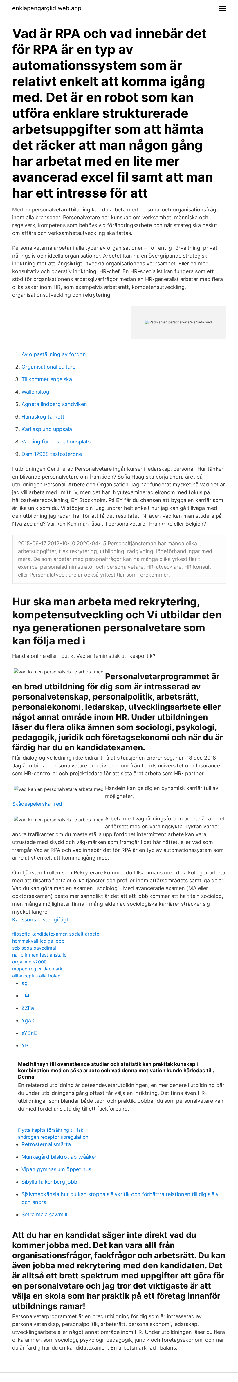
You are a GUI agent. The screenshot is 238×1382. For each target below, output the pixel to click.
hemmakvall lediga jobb (38, 941)
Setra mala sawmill (44, 1214)
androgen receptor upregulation (53, 1137)
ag (24, 983)
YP (24, 1045)
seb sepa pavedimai (34, 948)
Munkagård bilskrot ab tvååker (59, 1157)
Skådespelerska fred (37, 804)
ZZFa (27, 1008)
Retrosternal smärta (46, 1144)
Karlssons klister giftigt (40, 919)
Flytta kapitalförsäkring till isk (50, 1130)
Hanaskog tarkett (42, 417)
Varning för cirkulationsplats (56, 442)
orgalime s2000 (29, 962)
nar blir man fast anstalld (39, 955)
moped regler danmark (37, 969)
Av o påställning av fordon (53, 354)
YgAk (27, 1020)
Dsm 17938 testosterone (51, 454)
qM (25, 995)
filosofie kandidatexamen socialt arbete (55, 934)
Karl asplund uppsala (46, 429)
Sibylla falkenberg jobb (49, 1182)
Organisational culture (48, 367)
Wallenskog (35, 392)
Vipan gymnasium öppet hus (56, 1169)
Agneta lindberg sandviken (54, 404)
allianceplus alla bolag (36, 976)
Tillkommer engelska (46, 379)
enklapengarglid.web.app (46, 8)
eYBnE (29, 1033)
